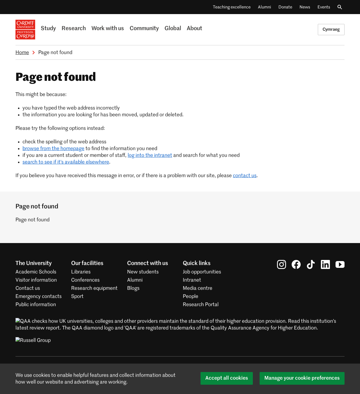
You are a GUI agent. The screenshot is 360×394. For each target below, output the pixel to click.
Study (48, 29)
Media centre (197, 288)
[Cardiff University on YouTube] (340, 264)
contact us (244, 175)
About (194, 29)
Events (324, 7)
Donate (285, 7)
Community (144, 29)
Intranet (192, 280)
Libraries (81, 272)
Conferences (85, 280)
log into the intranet (150, 155)
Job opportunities (202, 272)
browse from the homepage (53, 148)
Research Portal (201, 304)
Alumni (264, 7)
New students (143, 272)
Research (74, 29)
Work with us (107, 29)
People (190, 296)
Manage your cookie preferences (302, 378)
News (305, 7)
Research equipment (94, 288)
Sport (77, 296)
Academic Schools (35, 272)
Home (22, 52)
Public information (35, 304)
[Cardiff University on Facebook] (296, 264)
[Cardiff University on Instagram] (281, 264)
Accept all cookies (226, 378)
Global (173, 29)
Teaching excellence (232, 7)
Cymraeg (331, 29)
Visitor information (36, 280)
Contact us (27, 288)
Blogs (133, 288)
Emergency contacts (38, 296)
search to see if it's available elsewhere (65, 162)
